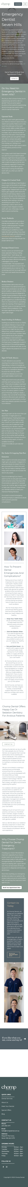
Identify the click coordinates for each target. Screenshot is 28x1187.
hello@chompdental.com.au (10, 1131)
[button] (25, 4)
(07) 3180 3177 (6, 1126)
